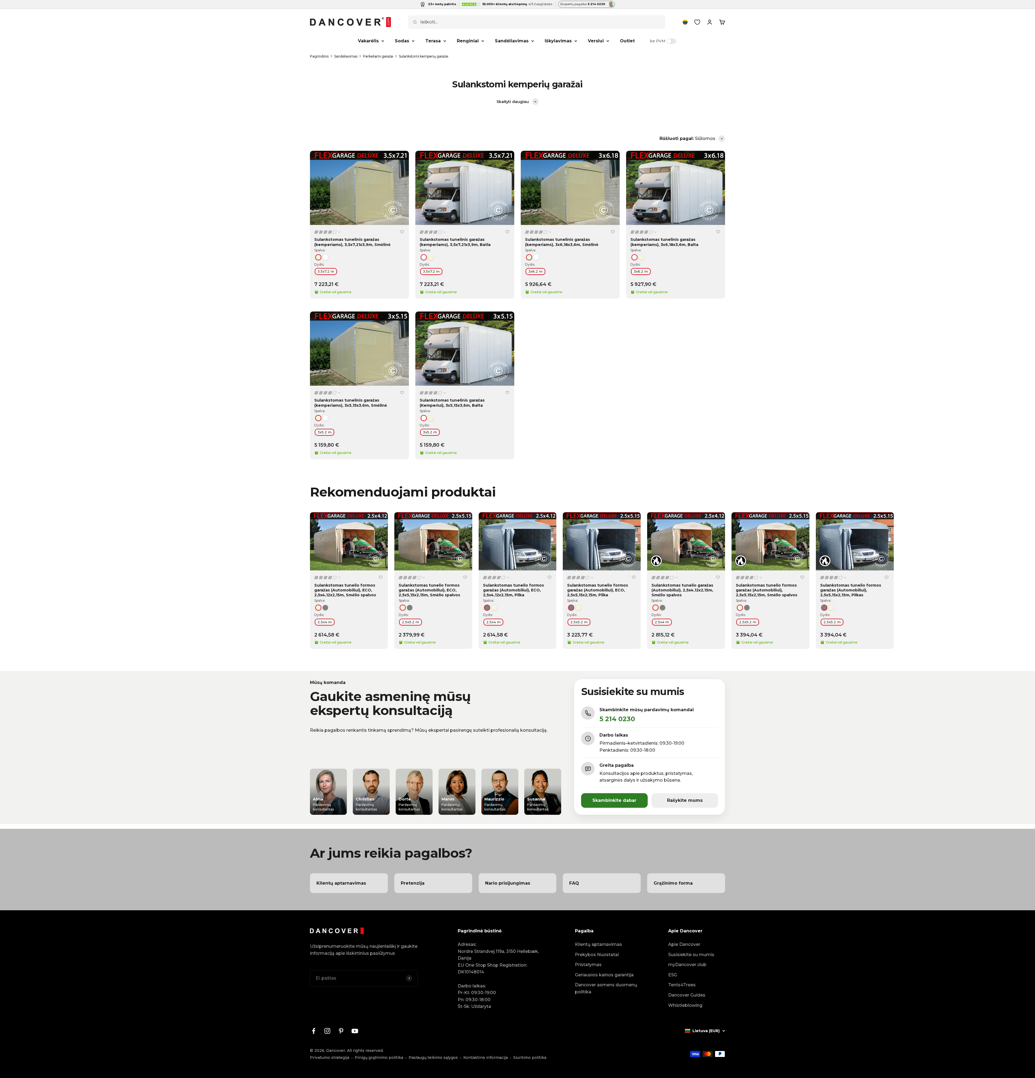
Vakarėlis (368, 40)
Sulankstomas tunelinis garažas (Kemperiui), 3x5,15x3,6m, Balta (452, 403)
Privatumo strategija (329, 1057)
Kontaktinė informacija (485, 1057)
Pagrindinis (319, 56)
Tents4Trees (682, 984)
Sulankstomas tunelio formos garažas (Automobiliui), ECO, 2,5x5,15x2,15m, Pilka (597, 590)
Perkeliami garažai (378, 56)
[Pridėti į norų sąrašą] (402, 231)
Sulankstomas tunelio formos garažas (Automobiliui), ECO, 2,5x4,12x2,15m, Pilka (513, 590)
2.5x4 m (325, 622)
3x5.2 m (325, 432)
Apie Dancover (684, 944)
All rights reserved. (365, 1050)
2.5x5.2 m (410, 622)
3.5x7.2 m (326, 271)
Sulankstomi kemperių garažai (423, 56)
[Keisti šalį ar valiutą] (685, 22)
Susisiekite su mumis (691, 954)
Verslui (596, 40)
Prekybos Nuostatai (597, 954)
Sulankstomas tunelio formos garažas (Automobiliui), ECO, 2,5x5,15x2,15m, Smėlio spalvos (429, 590)
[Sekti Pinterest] (341, 1031)
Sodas (402, 40)
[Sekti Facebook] (313, 1031)
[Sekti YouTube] (354, 1031)
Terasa (433, 40)
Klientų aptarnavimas (598, 944)
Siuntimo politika (529, 1057)
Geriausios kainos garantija (604, 974)
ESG (672, 974)
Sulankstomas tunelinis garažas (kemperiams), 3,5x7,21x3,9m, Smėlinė (352, 242)
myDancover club (687, 964)
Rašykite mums (685, 800)
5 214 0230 (617, 719)
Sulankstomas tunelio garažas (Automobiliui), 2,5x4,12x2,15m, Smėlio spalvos (682, 590)
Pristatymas (588, 964)
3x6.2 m (535, 271)
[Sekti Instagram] (327, 1031)
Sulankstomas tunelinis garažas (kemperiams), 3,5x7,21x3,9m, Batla (455, 242)
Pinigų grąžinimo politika (379, 1057)
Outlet (627, 40)
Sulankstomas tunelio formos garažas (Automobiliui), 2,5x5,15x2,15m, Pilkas (850, 590)
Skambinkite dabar (614, 800)
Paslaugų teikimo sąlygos (433, 1057)
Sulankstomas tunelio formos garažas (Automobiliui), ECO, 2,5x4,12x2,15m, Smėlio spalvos (345, 590)
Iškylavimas (558, 40)
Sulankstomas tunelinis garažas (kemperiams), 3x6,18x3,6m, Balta (664, 242)
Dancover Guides (686, 995)
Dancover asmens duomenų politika (606, 988)
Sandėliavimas (512, 40)
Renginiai (468, 40)
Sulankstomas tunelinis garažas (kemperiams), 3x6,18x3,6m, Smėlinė (561, 242)
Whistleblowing (685, 1005)
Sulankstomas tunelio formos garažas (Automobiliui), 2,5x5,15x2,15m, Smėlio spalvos (766, 590)
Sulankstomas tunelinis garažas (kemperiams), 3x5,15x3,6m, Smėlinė (350, 403)
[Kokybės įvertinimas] (327, 232)
